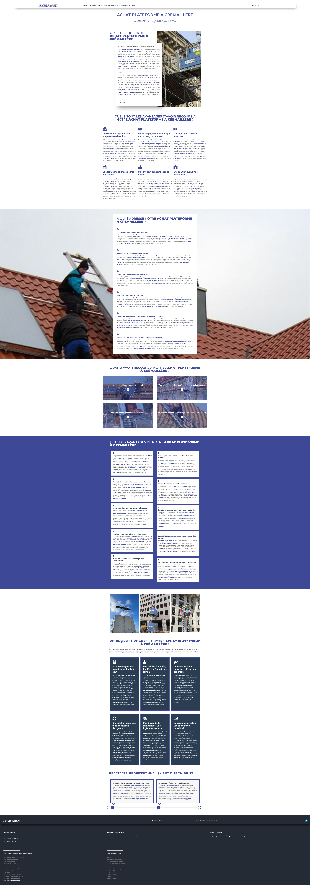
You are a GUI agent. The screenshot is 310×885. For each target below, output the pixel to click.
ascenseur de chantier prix (10, 865)
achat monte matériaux (113, 865)
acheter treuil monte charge (114, 869)
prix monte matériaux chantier (115, 861)
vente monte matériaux (113, 867)
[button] (86, 5)
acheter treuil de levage (113, 873)
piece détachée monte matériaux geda (13, 857)
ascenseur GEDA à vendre (10, 863)
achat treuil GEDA (111, 871)
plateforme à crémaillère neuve (11, 878)
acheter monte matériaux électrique (116, 863)
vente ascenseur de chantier (11, 867)
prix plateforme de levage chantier (12, 871)
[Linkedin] (306, 820)
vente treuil (110, 857)
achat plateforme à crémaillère (155, 14)
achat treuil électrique (113, 874)
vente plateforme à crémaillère (115, 859)
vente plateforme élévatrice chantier (13, 873)
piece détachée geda (9, 861)
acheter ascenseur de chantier (11, 869)
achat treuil (110, 876)
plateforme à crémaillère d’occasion (13, 876)
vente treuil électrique (112, 878)
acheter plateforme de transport (12, 874)
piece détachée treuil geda (10, 859)
